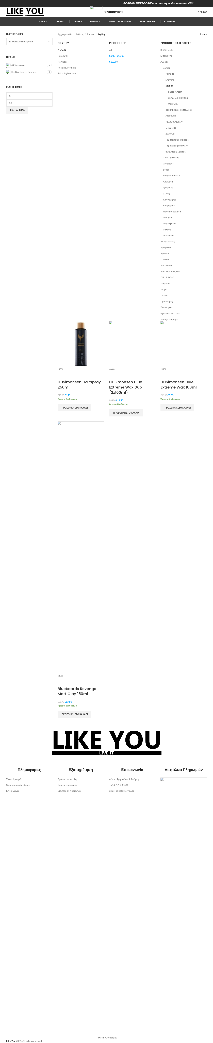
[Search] (183, 12)
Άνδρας (80, 34)
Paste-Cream (175, 91)
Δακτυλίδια (166, 265)
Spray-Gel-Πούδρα (178, 97)
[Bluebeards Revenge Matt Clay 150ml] (81, 547)
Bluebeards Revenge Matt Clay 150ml (77, 691)
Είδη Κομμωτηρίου (170, 271)
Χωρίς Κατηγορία (169, 319)
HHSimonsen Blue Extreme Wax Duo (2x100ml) (125, 387)
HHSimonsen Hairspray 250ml (79, 384)
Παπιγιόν (167, 217)
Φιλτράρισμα (17, 110)
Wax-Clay (173, 103)
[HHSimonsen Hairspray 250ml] (81, 343)
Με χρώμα (171, 127)
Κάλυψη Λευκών (174, 121)
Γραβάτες (168, 187)
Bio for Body (166, 49)
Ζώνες (166, 193)
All (110, 50)
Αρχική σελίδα (65, 34)
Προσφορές (166, 301)
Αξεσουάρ (171, 115)
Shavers (170, 79)
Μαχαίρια (165, 283)
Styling (169, 85)
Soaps (166, 169)
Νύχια (163, 289)
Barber (90, 34)
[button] (74, 407)
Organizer (168, 163)
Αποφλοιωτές (167, 241)
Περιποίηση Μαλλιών (177, 145)
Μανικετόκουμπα (172, 211)
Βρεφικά (164, 253)
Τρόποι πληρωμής (67, 784)
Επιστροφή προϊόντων (69, 790)
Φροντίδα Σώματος (176, 151)
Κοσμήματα (169, 205)
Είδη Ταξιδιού (167, 277)
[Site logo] (25, 11)
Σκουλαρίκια (166, 307)
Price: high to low (67, 73)
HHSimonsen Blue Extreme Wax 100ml (178, 384)
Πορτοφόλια (169, 223)
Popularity (63, 55)
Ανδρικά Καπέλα (171, 175)
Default (62, 50)
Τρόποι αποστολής (68, 779)
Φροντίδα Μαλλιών (170, 313)
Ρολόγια (167, 229)
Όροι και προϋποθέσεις (18, 784)
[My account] (189, 12)
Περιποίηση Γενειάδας (177, 139)
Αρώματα (168, 181)
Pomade (170, 73)
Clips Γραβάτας (171, 157)
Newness (63, 61)
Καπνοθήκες (169, 199)
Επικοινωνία (12, 790)
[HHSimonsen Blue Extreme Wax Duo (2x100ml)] (132, 343)
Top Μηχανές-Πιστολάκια (179, 109)
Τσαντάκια (168, 235)
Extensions (166, 55)
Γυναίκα (164, 259)
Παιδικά (164, 295)
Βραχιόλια (165, 247)
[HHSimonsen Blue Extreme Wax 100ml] (183, 343)
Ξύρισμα (170, 133)
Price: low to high (67, 67)
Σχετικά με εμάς (14, 779)
